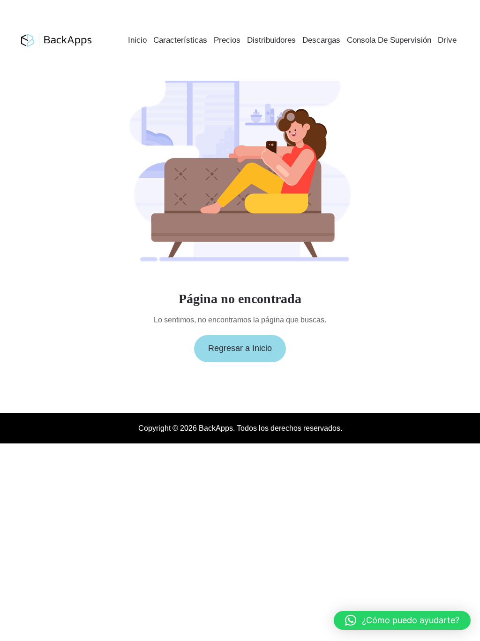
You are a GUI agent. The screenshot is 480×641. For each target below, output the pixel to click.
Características (180, 40)
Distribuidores (271, 40)
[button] (402, 620)
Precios (227, 40)
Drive (447, 40)
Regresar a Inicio (240, 348)
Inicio (137, 40)
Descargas (321, 40)
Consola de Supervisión (389, 40)
